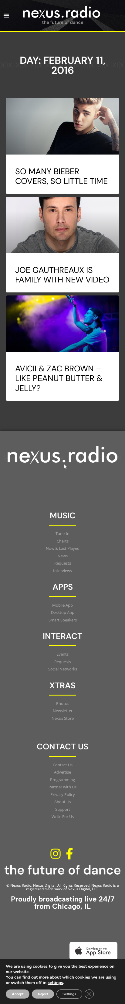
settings (55, 983)
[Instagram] (55, 854)
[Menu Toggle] (6, 15)
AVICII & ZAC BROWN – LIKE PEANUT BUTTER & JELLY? (59, 378)
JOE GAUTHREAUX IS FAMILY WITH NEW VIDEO (62, 275)
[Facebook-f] (69, 854)
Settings (69, 994)
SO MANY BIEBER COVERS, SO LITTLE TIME (61, 176)
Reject (43, 994)
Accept (17, 994)
